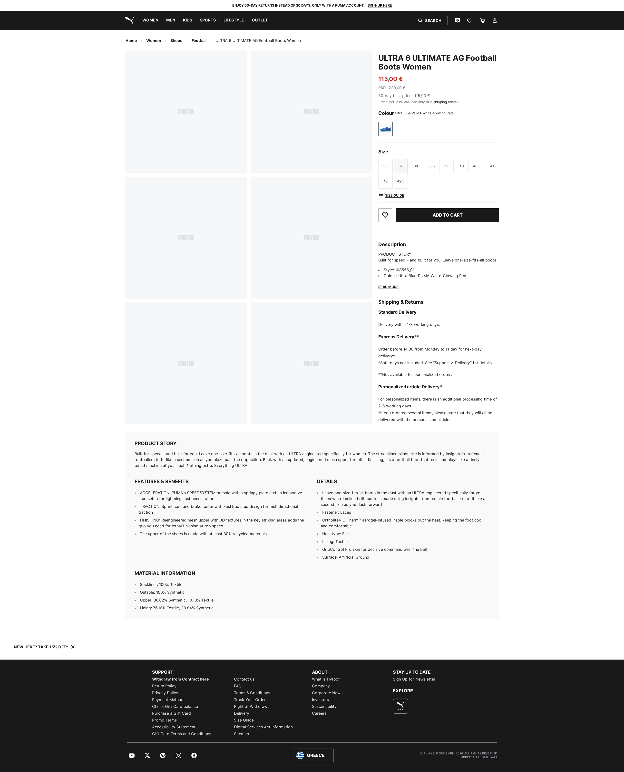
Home (131, 40)
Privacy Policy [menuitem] (165, 692)
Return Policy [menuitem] (164, 685)
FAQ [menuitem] (237, 685)
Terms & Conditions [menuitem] (252, 692)
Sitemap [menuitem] (241, 733)
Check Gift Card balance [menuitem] (175, 706)
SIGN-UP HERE (380, 5)
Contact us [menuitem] (244, 679)
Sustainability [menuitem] (324, 706)
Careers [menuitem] (319, 713)
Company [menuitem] (321, 685)
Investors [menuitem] (320, 699)
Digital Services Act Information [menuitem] (263, 726)
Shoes (176, 40)
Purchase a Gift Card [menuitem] (171, 713)
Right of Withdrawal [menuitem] (252, 706)
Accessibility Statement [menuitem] (173, 726)
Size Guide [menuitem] (244, 720)
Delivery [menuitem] (241, 713)
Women (153, 40)
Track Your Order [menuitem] (250, 699)
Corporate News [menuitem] (327, 692)
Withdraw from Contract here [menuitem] (180, 679)
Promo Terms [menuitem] (164, 720)
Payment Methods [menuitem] (168, 699)
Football (199, 40)
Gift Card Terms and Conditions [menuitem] (181, 733)
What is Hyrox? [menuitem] (326, 679)
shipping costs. (445, 102)
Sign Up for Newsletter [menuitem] (414, 679)
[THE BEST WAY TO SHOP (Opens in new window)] (400, 706)
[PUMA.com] (129, 20)
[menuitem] (150, 20)
